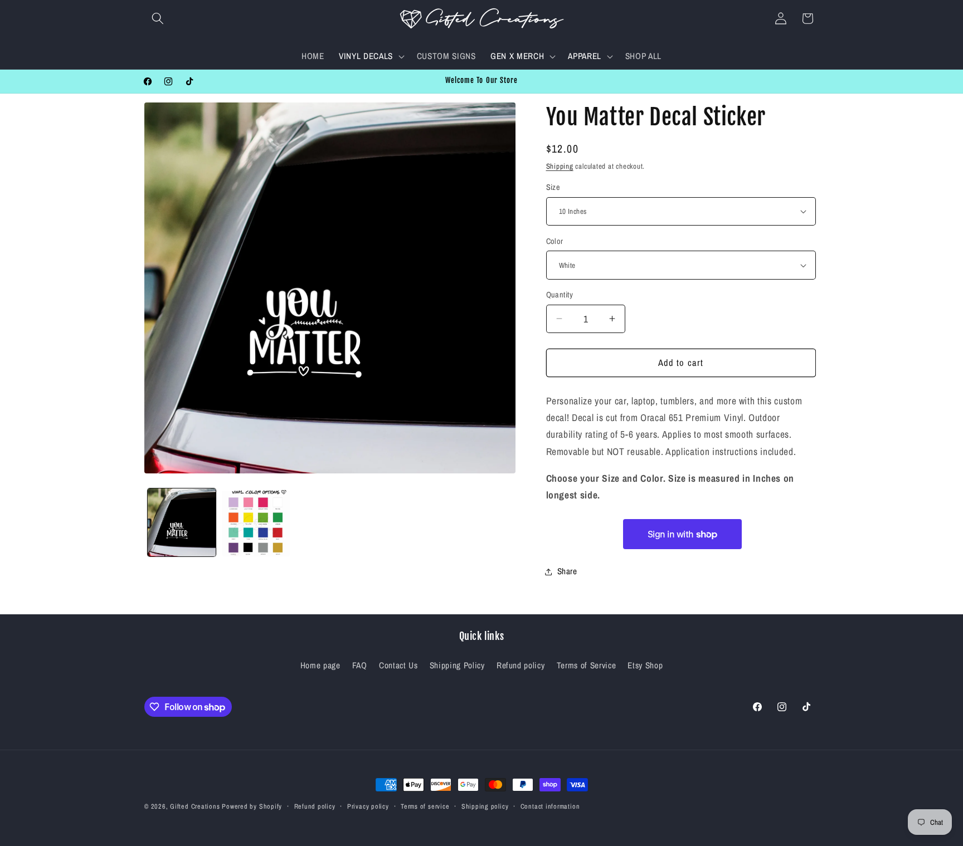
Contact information (550, 806)
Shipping (559, 166)
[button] (157, 18)
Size (553, 187)
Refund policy (521, 665)
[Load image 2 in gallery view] (256, 522)
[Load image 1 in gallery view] (182, 522)
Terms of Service (586, 665)
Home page (320, 665)
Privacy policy (368, 806)
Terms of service (425, 806)
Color (554, 241)
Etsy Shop (645, 665)
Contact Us (398, 665)
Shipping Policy (457, 665)
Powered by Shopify (252, 806)
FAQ (359, 665)
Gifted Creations (195, 806)
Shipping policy (485, 806)
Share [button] (567, 571)
